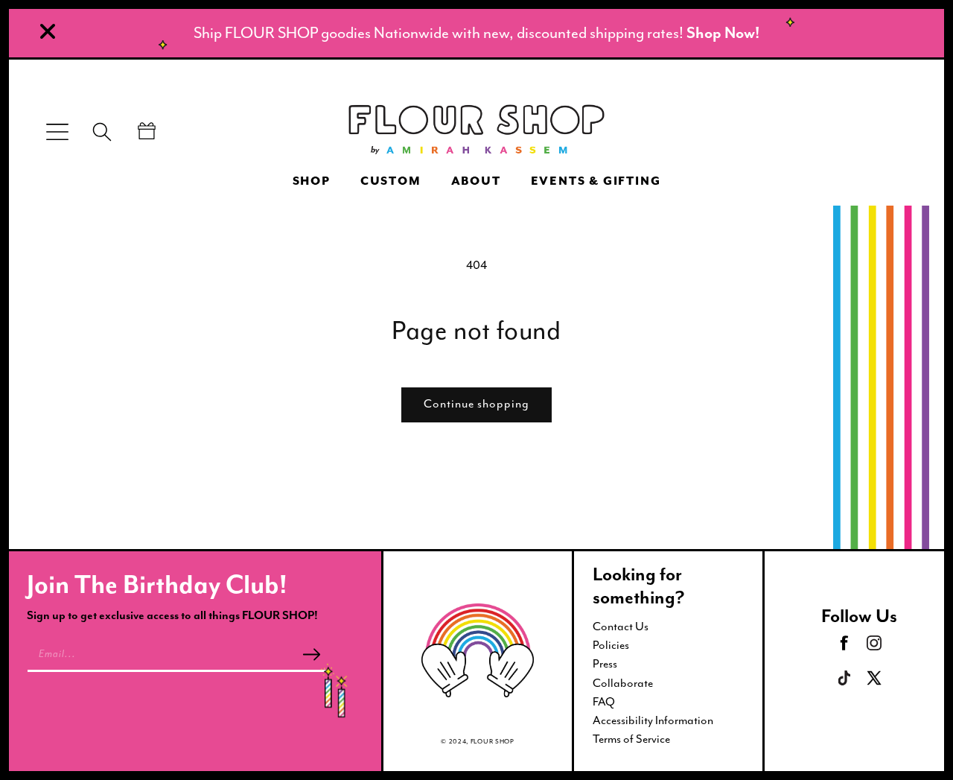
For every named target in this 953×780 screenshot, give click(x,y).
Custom (390, 181)
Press (605, 663)
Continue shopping (476, 403)
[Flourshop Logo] (476, 131)
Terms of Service (631, 739)
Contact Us (620, 626)
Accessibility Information (653, 720)
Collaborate (623, 683)
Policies (611, 645)
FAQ (604, 701)
